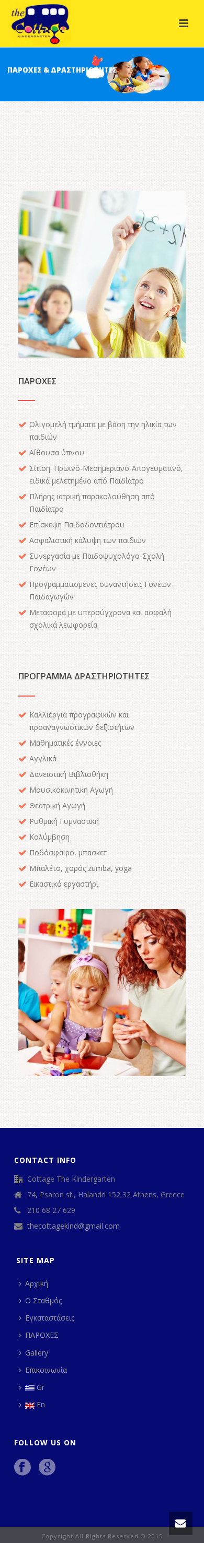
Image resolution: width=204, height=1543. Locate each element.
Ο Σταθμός (43, 1300)
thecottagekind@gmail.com (73, 1226)
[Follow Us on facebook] (22, 1468)
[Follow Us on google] (47, 1468)
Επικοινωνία (46, 1370)
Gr (40, 1387)
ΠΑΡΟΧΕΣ (42, 1335)
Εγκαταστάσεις (49, 1318)
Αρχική (36, 1283)
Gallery (36, 1353)
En (41, 1404)
